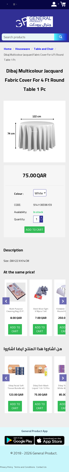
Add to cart (34, 229)
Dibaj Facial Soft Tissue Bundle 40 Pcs (16, 386)
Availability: (20, 212)
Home (8, 48)
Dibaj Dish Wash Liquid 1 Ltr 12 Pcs (41, 386)
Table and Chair (43, 48)
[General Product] (34, 21)
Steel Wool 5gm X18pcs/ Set (40, 310)
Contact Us (41, 467)
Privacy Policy (6, 467)
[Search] (60, 36)
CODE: (17, 204)
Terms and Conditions (24, 467)
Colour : (19, 193)
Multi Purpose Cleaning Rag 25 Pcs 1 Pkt (15, 310)
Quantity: (19, 219)
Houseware (22, 48)
